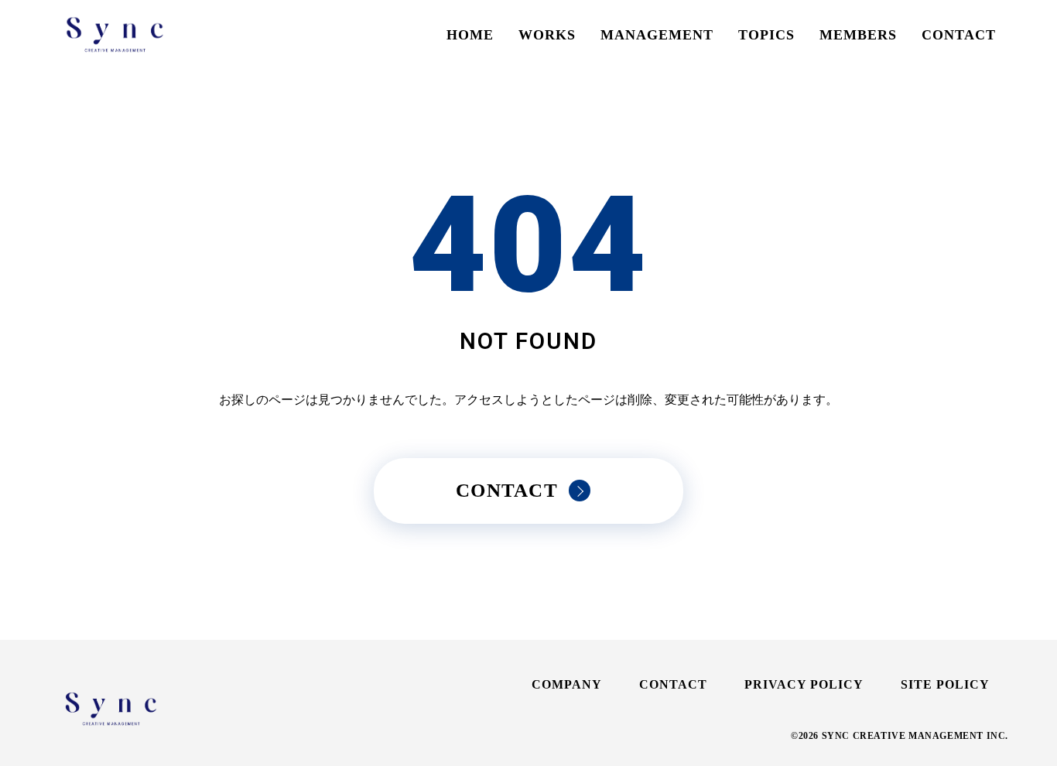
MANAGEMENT (656, 35)
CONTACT (959, 35)
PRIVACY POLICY (804, 684)
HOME (470, 35)
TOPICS (766, 35)
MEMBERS (858, 35)
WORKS (547, 35)
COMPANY (567, 684)
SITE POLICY (945, 684)
